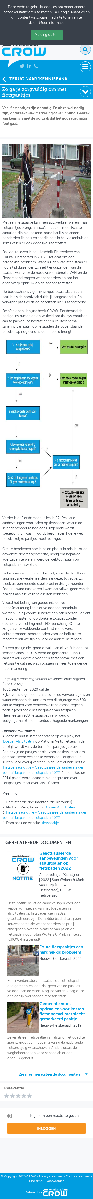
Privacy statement (51, 1176)
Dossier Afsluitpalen (18, 741)
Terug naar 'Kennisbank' (39, 79)
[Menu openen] (85, 66)
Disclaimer (36, 1181)
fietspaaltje (50, 823)
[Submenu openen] (85, 91)
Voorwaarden (55, 1181)
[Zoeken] (85, 49)
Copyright (11, 1176)
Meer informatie (51, 23)
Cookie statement (78, 1176)
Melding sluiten (46, 35)
